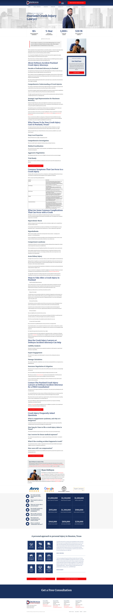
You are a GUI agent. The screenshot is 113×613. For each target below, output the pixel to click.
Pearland (44, 466)
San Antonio (48, 466)
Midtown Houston (49, 464)
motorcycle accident (58, 479)
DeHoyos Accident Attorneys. (54, 271)
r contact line (35, 334)
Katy (59, 464)
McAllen (62, 464)
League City (60, 6)
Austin (40, 464)
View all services (41, 578)
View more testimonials (71, 578)
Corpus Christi (39, 466)
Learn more (76, 72)
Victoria (68, 6)
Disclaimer (77, 611)
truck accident (52, 479)
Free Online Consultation (77, 2)
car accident (47, 479)
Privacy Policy (71, 611)
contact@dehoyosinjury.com (57, 607)
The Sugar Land (54, 466)
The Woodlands (55, 464)
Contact (83, 6)
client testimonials (40, 374)
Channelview (43, 464)
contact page (33, 404)
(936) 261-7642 (45, 604)
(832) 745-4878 (57, 481)
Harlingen (31, 466)
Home (29, 6)
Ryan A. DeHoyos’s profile (48, 113)
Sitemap (81, 611)
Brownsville (35, 466)
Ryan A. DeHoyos (37, 6)
